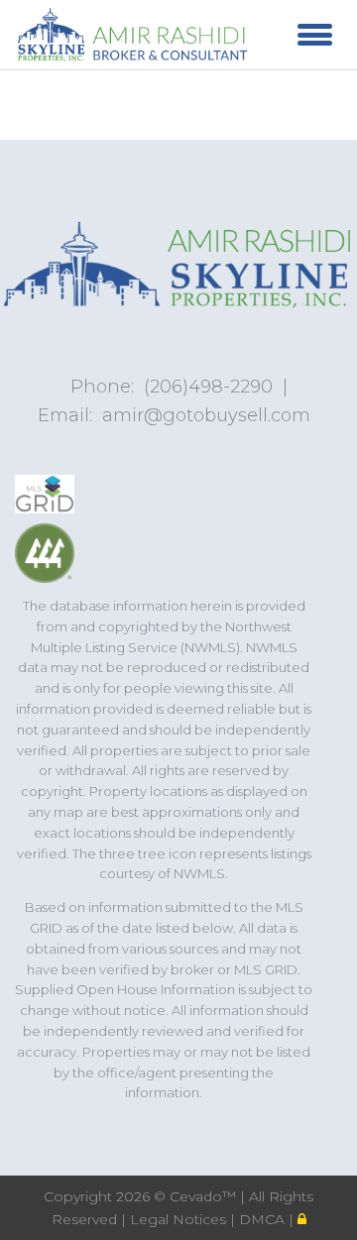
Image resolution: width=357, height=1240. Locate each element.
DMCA (264, 1219)
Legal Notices (180, 1219)
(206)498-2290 (208, 386)
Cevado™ (205, 1196)
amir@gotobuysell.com (206, 415)
